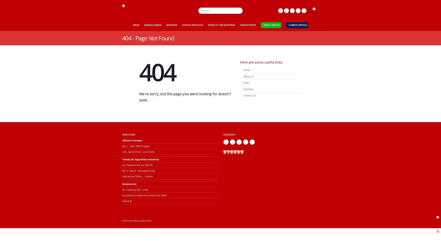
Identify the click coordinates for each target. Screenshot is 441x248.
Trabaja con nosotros (221, 25)
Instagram (245, 142)
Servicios (171, 25)
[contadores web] (233, 152)
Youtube (239, 142)
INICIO (136, 25)
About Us (248, 76)
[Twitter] (286, 10)
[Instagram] (298, 10)
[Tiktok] (304, 10)
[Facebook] (280, 10)
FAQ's (246, 82)
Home (246, 70)
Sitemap (248, 89)
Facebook (226, 142)
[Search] (238, 11)
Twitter (232, 142)
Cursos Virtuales (192, 25)
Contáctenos (248, 25)
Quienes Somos (152, 25)
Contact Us (249, 95)
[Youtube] (292, 10)
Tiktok (252, 142)
